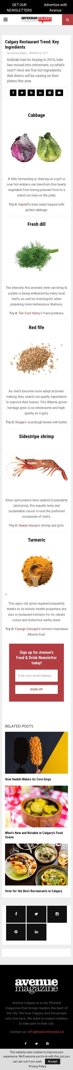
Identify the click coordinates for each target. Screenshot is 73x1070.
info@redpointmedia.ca (46, 1032)
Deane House (28, 525)
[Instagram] (47, 1043)
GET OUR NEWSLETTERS (19, 7)
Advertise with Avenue (55, 7)
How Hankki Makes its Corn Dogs (28, 779)
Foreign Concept (26, 629)
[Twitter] (36, 1043)
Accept (52, 1061)
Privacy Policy (37, 1066)
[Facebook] (25, 1043)
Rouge (19, 422)
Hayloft (23, 204)
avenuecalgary (18, 53)
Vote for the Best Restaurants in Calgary (33, 891)
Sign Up (36, 689)
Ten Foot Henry (29, 313)
